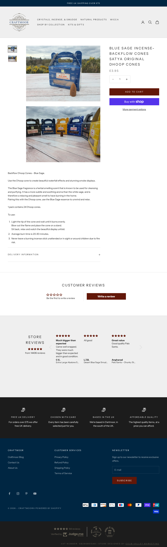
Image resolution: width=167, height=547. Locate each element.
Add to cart (134, 91)
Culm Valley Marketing (142, 544)
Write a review (106, 296)
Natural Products (94, 19)
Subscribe (124, 480)
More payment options (134, 109)
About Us (12, 467)
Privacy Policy (61, 457)
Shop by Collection (51, 24)
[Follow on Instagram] (18, 493)
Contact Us (13, 462)
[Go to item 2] (12, 58)
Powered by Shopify (48, 508)
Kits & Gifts (76, 24)
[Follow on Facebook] (9, 493)
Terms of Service (63, 473)
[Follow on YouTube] (35, 493)
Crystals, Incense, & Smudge (57, 19)
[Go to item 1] (12, 49)
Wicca (114, 19)
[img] (35, 349)
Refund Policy (61, 462)
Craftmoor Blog (16, 457)
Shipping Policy (62, 467)
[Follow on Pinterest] (26, 493)
